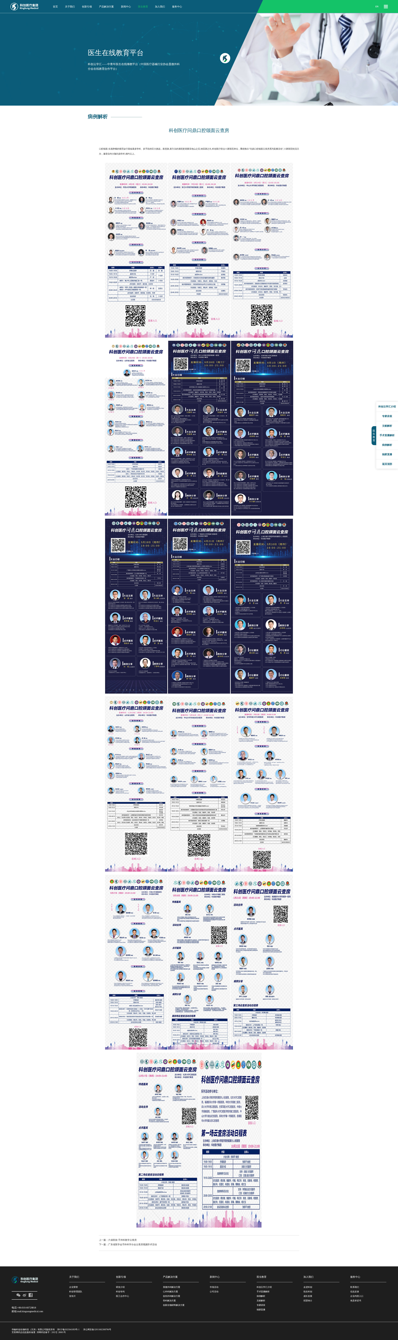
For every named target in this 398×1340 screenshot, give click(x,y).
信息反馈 (354, 1292)
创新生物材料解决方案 (174, 1305)
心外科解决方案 (170, 1292)
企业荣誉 (73, 1287)
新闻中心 (126, 6)
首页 (55, 6)
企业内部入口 (356, 1296)
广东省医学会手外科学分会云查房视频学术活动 (132, 1244)
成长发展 (307, 1296)
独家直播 (261, 1310)
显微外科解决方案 (171, 1287)
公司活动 (214, 1292)
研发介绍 (120, 1287)
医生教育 (143, 6)
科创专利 (120, 1292)
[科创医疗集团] (24, 6)
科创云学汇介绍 (264, 1287)
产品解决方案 (106, 6)
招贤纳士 (307, 1301)
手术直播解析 (263, 1292)
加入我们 (160, 6)
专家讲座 (261, 1305)
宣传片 (72, 1296)
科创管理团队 (75, 1292)
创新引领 (87, 6)
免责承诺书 (355, 1301)
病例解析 (261, 1296)
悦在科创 (307, 1292)
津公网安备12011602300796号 (97, 1329)
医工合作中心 (122, 1296)
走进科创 (307, 1287)
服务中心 (177, 6)
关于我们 (70, 6)
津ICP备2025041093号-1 (68, 1329)
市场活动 (214, 1287)
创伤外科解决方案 (171, 1296)
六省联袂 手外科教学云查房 (122, 1240)
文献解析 (261, 1301)
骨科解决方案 (169, 1301)
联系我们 (354, 1287)
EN (376, 6)
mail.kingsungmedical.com (30, 1311)
